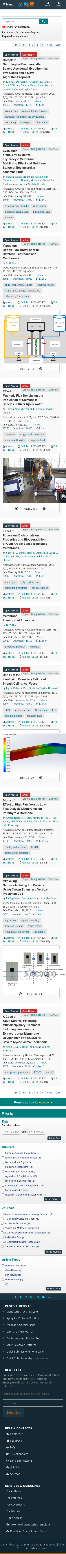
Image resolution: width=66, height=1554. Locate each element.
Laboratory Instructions (17, 296)
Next (49, 44)
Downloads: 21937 (22, 200)
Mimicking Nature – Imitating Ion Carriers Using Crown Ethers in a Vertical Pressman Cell (25, 887)
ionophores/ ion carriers (17, 931)
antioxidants (39, 206)
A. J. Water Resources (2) (17, 1223)
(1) (6, 1283)
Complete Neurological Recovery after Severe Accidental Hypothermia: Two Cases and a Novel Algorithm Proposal (25, 68)
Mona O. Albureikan (37, 552)
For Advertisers (15, 1504)
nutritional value (41, 211)
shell (53, 710)
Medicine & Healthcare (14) (19, 1166)
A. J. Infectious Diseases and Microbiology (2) (27, 1232)
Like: (43, 105)
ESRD (34, 847)
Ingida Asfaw (30, 89)
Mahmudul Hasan (32, 176)
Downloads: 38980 (22, 841)
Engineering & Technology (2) (20, 1171)
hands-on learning (14, 926)
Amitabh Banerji (49, 898)
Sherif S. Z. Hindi (15, 552)
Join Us (14, 1467)
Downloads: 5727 (21, 914)
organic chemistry (30, 920)
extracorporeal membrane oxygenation (24, 116)
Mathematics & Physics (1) (18, 1189)
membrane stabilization (17, 211)
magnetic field (37, 440)
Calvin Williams (11, 85)
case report (26, 122)
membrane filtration (15, 440)
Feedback (16, 1440)
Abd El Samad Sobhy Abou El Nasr (29, 821)
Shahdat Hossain (36, 184)
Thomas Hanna (28, 85)
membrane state (22, 710)
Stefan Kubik (29, 898)
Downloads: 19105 (22, 640)
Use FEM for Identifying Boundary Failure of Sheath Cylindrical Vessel (24, 679)
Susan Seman (45, 85)
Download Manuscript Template (30, 1524)
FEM (7, 710)
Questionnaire (19, 1454)
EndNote (53, 58)
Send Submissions (20, 1460)
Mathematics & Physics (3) (18, 1162)
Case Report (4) (13, 1270)
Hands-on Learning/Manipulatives (22, 290)
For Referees (14, 1498)
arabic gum (10, 582)
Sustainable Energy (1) (15, 1237)
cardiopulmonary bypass (34, 111)
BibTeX (41, 58)
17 (36, 994)
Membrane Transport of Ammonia (18, 618)
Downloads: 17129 (22, 105)
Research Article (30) (15, 1265)
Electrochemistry (45, 285)
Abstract (9, 128)
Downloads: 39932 (22, 278)
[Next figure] (40, 368)
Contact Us (16, 1434)
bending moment (13, 715)
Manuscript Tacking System (23, 1311)
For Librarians (14, 1511)
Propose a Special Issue (20, 1325)
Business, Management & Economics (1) (25, 1194)
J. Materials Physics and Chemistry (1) (23, 1218)
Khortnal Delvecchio (16, 81)
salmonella (10, 434)
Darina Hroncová (49, 688)
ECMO (37, 1072)
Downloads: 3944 (21, 1066)
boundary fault (34, 715)
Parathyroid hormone (16, 847)
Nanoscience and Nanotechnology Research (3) (28, 1213)
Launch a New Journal (19, 1331)
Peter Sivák (29, 688)
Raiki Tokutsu (29, 1047)
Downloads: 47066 (22, 704)
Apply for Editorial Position (22, 1318)
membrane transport (15, 647)
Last (57, 44)
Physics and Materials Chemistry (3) (22, 1227)
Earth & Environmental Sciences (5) (23, 1157)
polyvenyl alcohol (30, 582)
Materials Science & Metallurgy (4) (22, 1152)
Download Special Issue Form (27, 1531)
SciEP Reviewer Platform (21, 1345)
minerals (9, 217)
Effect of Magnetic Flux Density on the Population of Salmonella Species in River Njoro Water (23, 397)
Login (58, 5)
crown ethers (34, 926)
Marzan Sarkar (13, 176)
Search (47, 5)
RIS (33, 58)
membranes (39, 931)
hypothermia (11, 111)
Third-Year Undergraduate (18, 285)
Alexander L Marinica (40, 81)
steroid (49, 1072)
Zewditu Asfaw (11, 89)
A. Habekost (12, 263)
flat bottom (41, 710)
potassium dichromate (16, 587)
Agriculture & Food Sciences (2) (21, 1176)
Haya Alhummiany (25, 556)
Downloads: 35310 (22, 576)
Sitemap (15, 1474)
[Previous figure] (16, 508)
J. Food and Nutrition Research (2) (21, 1246)
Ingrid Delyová (14, 688)
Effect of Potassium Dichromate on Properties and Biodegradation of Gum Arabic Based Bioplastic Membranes (25, 539)
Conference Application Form (24, 1338)
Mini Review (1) (13, 1274)
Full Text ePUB (30, 132)
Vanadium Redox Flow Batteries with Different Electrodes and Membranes (21, 251)
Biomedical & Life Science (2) (20, 1180)
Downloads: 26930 (22, 428)
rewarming (10, 122)
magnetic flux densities (32, 434)
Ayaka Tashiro (13, 1047)
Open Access (14, 1518)
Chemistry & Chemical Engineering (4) (24, 1185)
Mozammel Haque (40, 180)
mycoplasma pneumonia (17, 1072)
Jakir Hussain (22, 180)
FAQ (12, 1447)
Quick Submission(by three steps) (26, 1358)
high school (10, 920)
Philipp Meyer (13, 898)
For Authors (13, 1491)
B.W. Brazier (13, 625)
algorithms (41, 122)
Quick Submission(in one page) (25, 1351)
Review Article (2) (14, 1279)
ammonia (34, 647)
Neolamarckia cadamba (17, 206)
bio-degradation (40, 587)
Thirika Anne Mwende (17, 409)
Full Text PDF (28, 128)
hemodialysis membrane (17, 852)
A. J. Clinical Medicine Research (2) (22, 1241)
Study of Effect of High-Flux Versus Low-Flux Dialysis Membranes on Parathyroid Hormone (25, 806)
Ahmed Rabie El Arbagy (18, 817)
